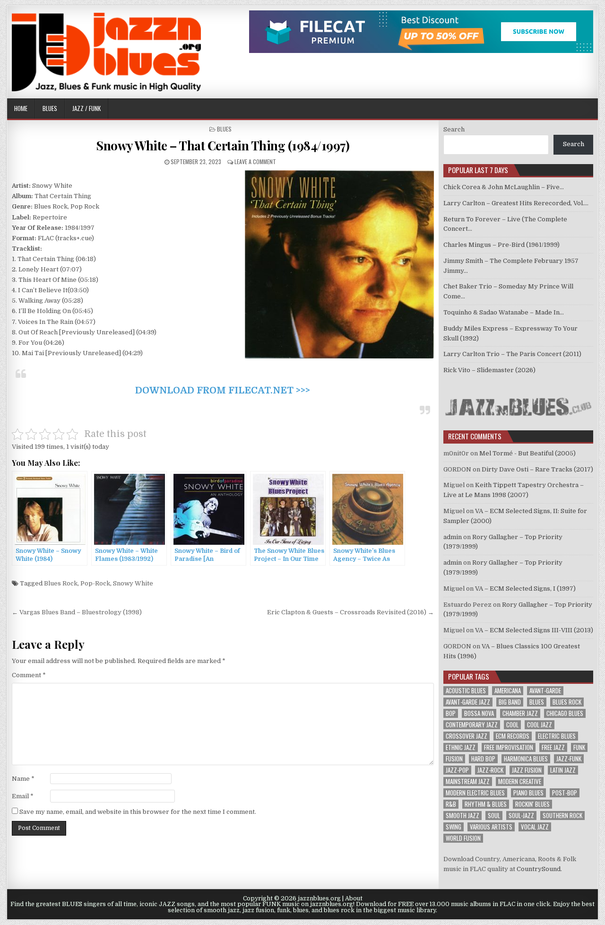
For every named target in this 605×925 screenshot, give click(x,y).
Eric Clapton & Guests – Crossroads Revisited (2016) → (350, 612)
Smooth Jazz (462, 815)
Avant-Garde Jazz (468, 702)
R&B (451, 804)
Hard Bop (483, 758)
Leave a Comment (255, 161)
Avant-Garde (545, 690)
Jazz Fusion (527, 770)
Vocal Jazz (535, 826)
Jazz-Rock (490, 770)
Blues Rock (61, 583)
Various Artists (491, 826)
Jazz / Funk (86, 108)
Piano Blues (528, 792)
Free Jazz (553, 747)
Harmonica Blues (526, 758)
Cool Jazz (539, 724)
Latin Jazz (563, 770)
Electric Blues (557, 736)
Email (23, 796)
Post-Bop (564, 792)
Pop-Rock (95, 583)
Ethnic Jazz (460, 747)
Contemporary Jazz (472, 724)
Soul (494, 815)
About (354, 898)
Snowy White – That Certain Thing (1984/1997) (222, 145)
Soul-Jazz (521, 815)
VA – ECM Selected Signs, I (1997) (525, 588)
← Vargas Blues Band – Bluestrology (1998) (77, 612)
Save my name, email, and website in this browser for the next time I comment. (137, 811)
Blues (50, 108)
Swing (453, 826)
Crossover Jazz (466, 736)
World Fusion (463, 838)
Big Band (510, 702)
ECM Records (512, 736)
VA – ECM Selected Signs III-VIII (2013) (534, 630)
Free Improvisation (508, 747)
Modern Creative (519, 781)
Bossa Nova (479, 713)
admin (452, 537)
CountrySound (539, 869)
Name (23, 778)
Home (20, 108)
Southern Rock (562, 815)
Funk (579, 747)
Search (454, 129)
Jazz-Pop (457, 770)
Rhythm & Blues (486, 804)
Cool (512, 724)
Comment (29, 675)
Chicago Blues (564, 713)
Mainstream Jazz (468, 781)
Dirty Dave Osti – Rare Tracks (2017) (537, 469)
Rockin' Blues (532, 804)
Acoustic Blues (466, 690)
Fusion (454, 758)
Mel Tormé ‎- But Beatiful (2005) (527, 453)
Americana (507, 690)
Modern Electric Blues (475, 792)
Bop (451, 713)
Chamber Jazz (520, 713)
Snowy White (133, 583)
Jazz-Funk (568, 758)
